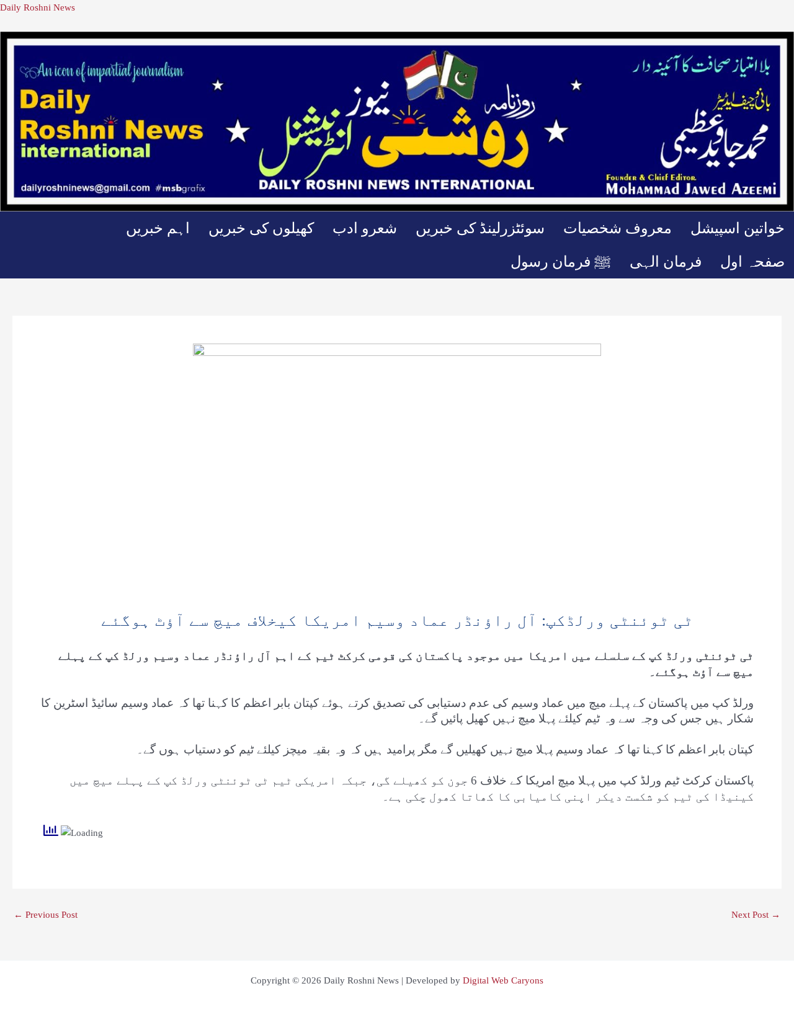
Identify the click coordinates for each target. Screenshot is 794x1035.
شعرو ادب (364, 228)
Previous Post (46, 915)
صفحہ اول (752, 262)
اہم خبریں (158, 228)
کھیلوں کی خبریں (261, 228)
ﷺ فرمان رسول (561, 262)
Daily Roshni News (37, 7)
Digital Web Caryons (503, 980)
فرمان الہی (666, 262)
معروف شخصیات (617, 228)
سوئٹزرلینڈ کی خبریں (480, 228)
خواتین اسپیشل (737, 228)
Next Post (755, 915)
